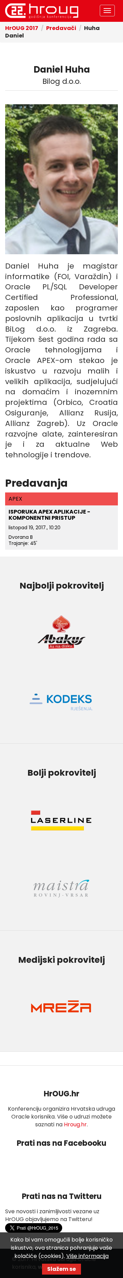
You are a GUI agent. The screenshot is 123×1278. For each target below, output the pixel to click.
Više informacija (87, 1256)
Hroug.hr (75, 1124)
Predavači (61, 28)
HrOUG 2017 (41, 10)
